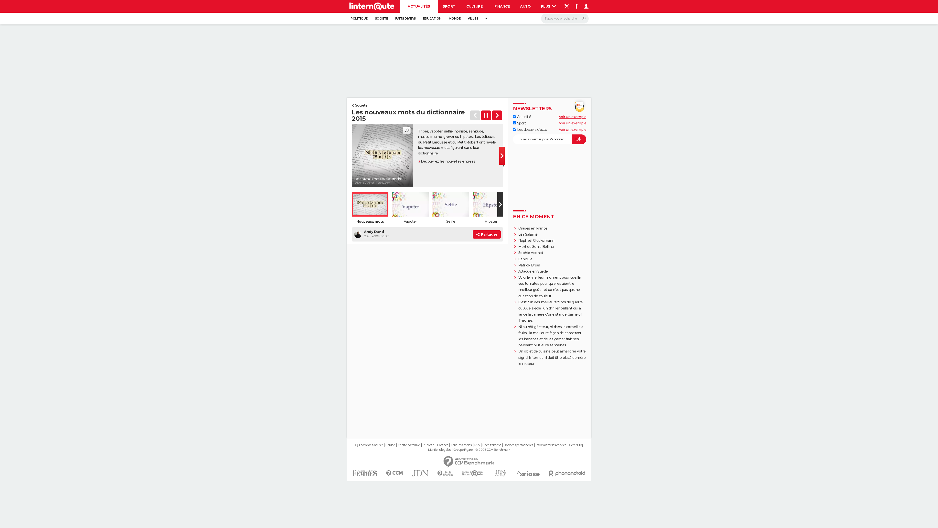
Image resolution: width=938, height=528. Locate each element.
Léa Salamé (528, 234)
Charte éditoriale (409, 445)
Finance (502, 6)
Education (432, 18)
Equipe (390, 445)
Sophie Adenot (530, 253)
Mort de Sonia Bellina (536, 246)
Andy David (374, 232)
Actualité (523, 117)
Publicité (428, 445)
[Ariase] (529, 473)
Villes (473, 18)
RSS (477, 445)
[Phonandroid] (567, 473)
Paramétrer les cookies (551, 445)
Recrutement (491, 445)
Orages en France (532, 228)
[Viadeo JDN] (500, 473)
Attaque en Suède (533, 271)
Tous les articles (461, 445)
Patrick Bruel (529, 265)
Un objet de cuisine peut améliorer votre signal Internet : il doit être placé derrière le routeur (552, 357)
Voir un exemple (572, 117)
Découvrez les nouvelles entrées (448, 161)
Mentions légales (439, 449)
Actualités (419, 6)
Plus (546, 6)
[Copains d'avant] (472, 473)
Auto (525, 6)
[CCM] (394, 473)
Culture (474, 6)
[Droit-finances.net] (445, 474)
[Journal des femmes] (365, 473)
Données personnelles (518, 445)
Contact (442, 445)
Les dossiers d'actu (531, 129)
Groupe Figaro (463, 449)
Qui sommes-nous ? (369, 445)
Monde (455, 18)
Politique (359, 18)
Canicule (525, 259)
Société (381, 18)
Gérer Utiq (576, 445)
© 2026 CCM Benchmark (492, 449)
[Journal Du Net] (420, 473)
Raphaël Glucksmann (536, 240)
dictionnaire (428, 153)
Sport (449, 6)
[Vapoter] (497, 115)
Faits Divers (405, 18)
